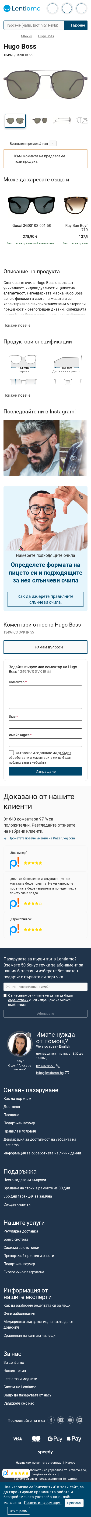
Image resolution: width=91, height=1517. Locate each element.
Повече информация (43, 1502)
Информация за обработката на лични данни (42, 1153)
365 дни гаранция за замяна (28, 1196)
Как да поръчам (17, 1098)
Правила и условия (20, 1131)
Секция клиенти (17, 1204)
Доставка (12, 1106)
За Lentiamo (14, 1362)
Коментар (18, 682)
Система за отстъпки (21, 1247)
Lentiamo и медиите (20, 1378)
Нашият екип (15, 1370)
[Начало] (5, 36)
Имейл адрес (20, 735)
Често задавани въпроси (25, 1179)
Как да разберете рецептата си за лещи (37, 1305)
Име (13, 716)
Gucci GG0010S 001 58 (31, 226)
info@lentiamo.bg (50, 1072)
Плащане (11, 1114)
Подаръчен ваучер (19, 1123)
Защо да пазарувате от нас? (28, 1395)
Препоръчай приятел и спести (29, 1255)
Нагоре (70, 1462)
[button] (15, 121)
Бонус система (16, 1239)
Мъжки (26, 36)
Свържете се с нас (19, 1403)
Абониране (45, 1013)
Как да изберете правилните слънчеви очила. (46, 599)
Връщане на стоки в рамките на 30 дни (37, 1188)
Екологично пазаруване (24, 1272)
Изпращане (46, 771)
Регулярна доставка (21, 1231)
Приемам (74, 1503)
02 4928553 (45, 1066)
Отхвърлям (18, 1511)
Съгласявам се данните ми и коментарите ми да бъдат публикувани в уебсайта (40, 758)
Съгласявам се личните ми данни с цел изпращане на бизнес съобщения (41, 1000)
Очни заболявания (19, 1313)
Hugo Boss (46, 36)
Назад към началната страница (38, 1462)
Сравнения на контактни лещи (30, 1335)
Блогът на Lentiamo (20, 1386)
